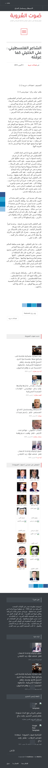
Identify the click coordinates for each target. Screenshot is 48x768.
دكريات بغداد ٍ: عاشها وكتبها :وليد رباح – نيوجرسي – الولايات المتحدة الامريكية (28, 389)
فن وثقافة (39, 719)
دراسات (39, 437)
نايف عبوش (22, 568)
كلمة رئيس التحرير (31, 719)
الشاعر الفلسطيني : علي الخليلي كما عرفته (24, 53)
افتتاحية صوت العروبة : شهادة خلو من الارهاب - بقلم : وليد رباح (28, 738)
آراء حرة (39, 371)
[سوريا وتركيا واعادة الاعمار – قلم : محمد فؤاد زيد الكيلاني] (36, 445)
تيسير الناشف (21, 530)
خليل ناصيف (34, 556)
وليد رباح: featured (30, 313)
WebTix (39, 757)
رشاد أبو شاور (34, 505)
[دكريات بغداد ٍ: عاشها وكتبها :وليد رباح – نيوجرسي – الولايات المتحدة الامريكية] (36, 380)
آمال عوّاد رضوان (34, 479)
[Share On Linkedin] (29, 305)
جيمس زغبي (34, 492)
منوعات (39, 416)
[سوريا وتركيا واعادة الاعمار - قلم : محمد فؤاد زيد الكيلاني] (36, 647)
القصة (40, 395)
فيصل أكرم (22, 518)
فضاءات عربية (32, 65)
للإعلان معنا (24, 763)
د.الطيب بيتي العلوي (21, 505)
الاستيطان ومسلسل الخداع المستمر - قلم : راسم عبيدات (25, 8)
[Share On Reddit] (24, 305)
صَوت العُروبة (25, 16)
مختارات (35, 371)
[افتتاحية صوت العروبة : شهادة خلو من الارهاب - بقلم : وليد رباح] (36, 729)
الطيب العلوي (34, 568)
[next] (32, 687)
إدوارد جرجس (34, 530)
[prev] (32, 645)
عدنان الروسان (22, 556)
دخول (8, 763)
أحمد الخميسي (22, 543)
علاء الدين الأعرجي (22, 492)
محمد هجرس (34, 581)
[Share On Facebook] (39, 305)
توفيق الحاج (34, 518)
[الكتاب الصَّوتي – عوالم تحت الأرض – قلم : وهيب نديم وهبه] (36, 424)
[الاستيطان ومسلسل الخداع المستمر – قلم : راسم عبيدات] (36, 403)
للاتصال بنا (16, 763)
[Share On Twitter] (34, 305)
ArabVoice (30, 757)
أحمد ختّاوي (34, 543)
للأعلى (12, 751)
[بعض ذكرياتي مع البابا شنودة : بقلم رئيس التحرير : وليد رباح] (36, 707)
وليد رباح (21, 479)
